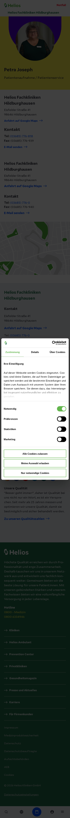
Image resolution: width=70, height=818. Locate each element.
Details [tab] (35, 352)
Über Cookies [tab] (57, 352)
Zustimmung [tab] (12, 352)
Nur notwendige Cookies (35, 472)
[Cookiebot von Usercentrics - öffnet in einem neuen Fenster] (52, 343)
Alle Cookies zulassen (35, 453)
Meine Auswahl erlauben (35, 463)
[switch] (61, 418)
